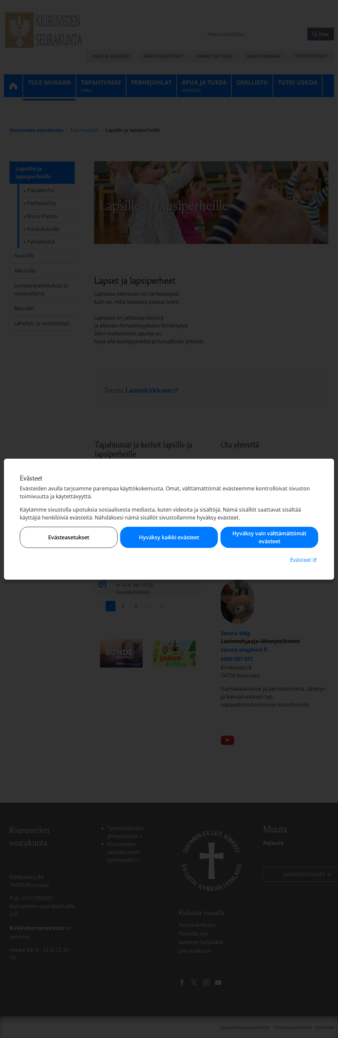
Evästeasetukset (68, 537)
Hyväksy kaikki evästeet (169, 537)
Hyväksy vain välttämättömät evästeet (269, 537)
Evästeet (304, 559)
